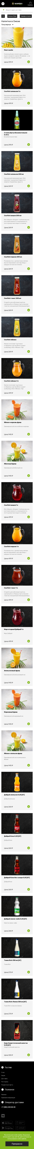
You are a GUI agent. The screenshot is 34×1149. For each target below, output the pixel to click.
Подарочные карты (7, 1085)
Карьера (3, 1094)
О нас (3, 1072)
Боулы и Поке (12, 16)
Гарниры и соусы (26, 16)
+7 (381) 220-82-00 (8, 1107)
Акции (3, 1075)
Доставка (4, 1078)
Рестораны (4, 1082)
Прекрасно (17, 1144)
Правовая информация (8, 1097)
